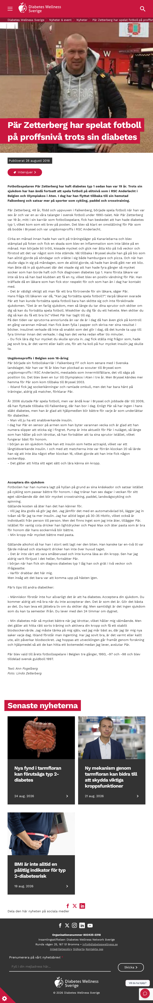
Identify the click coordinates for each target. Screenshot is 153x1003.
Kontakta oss (94, 949)
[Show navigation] (10, 9)
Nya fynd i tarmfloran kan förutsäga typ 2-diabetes (37, 774)
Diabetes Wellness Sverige (26, 19)
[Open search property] (142, 9)
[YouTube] (90, 925)
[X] (67, 925)
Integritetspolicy (61, 949)
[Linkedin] (82, 925)
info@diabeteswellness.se (100, 944)
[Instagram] (74, 925)
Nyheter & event (60, 19)
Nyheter (81, 19)
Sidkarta (79, 949)
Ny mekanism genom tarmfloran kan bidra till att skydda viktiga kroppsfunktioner (111, 777)
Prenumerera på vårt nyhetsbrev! (36, 957)
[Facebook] (60, 925)
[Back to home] (40, 9)
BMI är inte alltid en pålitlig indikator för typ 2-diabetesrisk (40, 870)
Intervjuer (25, 172)
